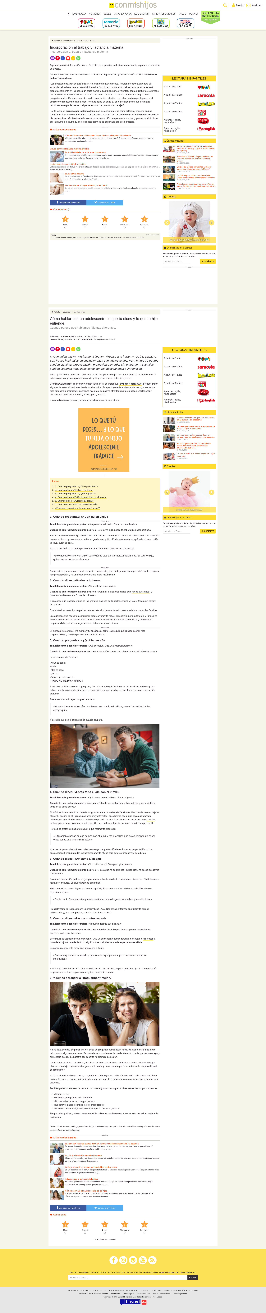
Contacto (145, 1290)
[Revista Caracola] (206, 96)
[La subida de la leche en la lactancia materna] (57, 156)
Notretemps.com (143, 1294)
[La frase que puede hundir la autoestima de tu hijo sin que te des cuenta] (169, 429)
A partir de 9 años (173, 111)
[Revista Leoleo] (206, 104)
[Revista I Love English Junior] (206, 121)
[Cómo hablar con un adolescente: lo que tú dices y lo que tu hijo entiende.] (57, 140)
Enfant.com (115, 1294)
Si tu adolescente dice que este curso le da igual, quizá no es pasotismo (195, 419)
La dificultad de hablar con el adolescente (83, 1155)
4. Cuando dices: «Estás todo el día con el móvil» (80, 497)
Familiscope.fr (128, 1294)
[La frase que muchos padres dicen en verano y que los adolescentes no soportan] (57, 1148)
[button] (167, 222)
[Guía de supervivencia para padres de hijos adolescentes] (57, 1171)
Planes (194, 14)
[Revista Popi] (206, 88)
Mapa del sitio (132, 1290)
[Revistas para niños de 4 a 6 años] (111, 23)
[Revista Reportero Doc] (206, 113)
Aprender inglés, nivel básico (172, 121)
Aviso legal (85, 1290)
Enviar (192, 1277)
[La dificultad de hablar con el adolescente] (57, 1159)
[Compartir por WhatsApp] (78, 58)
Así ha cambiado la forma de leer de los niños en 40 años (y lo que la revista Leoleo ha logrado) (196, 148)
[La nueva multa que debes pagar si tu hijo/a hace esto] (169, 456)
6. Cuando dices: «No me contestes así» (76, 504)
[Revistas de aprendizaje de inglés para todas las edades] (185, 23)
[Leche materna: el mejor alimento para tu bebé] (57, 189)
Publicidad (97, 1290)
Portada (56, 41)
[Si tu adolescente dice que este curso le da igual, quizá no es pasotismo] (169, 420)
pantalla (151, 819)
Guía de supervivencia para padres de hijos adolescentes (91, 1167)
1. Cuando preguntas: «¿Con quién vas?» (76, 486)
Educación (141, 14)
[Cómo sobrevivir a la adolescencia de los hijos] (57, 1195)
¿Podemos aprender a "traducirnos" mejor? (77, 508)
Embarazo (79, 14)
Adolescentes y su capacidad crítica (81, 1179)
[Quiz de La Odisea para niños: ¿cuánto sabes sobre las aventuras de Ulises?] (169, 169)
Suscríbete (208, 261)
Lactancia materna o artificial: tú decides (68, 164)
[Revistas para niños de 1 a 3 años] (86, 23)
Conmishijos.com (180, 1294)
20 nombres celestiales (189, 240)
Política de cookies (160, 1290)
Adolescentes (79, 312)
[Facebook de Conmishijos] (62, 58)
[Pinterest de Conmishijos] (57, 58)
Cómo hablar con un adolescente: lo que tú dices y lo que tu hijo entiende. (98, 135)
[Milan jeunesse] (144, 1302)
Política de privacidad (114, 1290)
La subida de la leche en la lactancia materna (85, 152)
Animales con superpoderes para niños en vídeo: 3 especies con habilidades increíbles (196, 185)
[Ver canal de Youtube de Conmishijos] (68, 58)
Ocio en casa (122, 14)
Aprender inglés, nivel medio (172, 129)
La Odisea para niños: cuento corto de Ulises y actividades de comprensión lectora (196, 176)
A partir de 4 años (173, 95)
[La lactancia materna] (57, 178)
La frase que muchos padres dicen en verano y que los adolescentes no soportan (102, 1143)
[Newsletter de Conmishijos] (73, 58)
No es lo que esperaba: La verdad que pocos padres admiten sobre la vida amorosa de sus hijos (194, 445)
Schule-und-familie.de (161, 1294)
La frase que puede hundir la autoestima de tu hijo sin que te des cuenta (196, 427)
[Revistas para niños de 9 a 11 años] (161, 23)
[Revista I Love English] (206, 129)
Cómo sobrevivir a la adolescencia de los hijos (86, 1191)
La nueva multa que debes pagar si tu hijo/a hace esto (196, 455)
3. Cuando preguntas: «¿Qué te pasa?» (75, 493)
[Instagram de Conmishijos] (52, 58)
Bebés (107, 14)
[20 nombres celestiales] (189, 222)
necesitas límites (140, 591)
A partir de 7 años (173, 103)
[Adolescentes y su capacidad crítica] (57, 1183)
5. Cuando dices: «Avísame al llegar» (74, 501)
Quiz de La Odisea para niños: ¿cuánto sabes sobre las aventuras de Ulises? (194, 168)
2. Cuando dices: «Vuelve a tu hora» (73, 490)
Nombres (95, 14)
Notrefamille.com (101, 1294)
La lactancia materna (74, 173)
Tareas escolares (164, 14)
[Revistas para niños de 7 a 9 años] (136, 23)
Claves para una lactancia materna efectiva (69, 149)
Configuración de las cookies (185, 1290)
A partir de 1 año (172, 86)
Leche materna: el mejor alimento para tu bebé (86, 185)
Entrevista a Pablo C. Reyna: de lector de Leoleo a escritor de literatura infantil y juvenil (195, 158)
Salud (182, 14)
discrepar (148, 938)
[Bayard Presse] (130, 1302)
